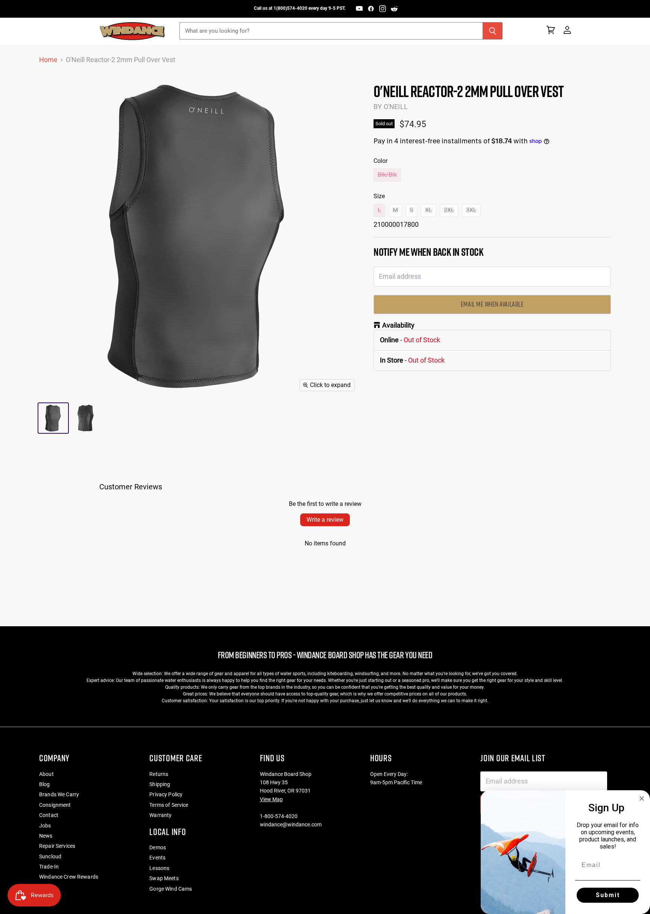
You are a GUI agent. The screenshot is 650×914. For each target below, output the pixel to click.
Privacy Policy (165, 794)
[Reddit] (394, 8)
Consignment (55, 805)
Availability (398, 325)
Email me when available (492, 304)
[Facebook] (371, 8)
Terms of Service (168, 805)
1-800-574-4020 (279, 816)
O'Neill (396, 107)
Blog (44, 784)
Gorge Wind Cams (170, 889)
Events (157, 858)
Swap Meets (163, 878)
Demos (157, 847)
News (46, 836)
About (46, 774)
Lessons (159, 868)
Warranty (160, 815)
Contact (48, 815)
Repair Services (57, 846)
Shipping (159, 784)
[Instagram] (382, 8)
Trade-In (49, 867)
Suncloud (50, 856)
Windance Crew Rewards (68, 877)
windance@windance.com (291, 824)
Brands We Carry (59, 794)
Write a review (325, 519)
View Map (271, 799)
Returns (158, 774)
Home (48, 60)
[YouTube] (359, 8)
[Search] (493, 30)
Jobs (45, 826)
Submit (608, 895)
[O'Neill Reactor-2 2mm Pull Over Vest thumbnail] (53, 418)
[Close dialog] (641, 798)
